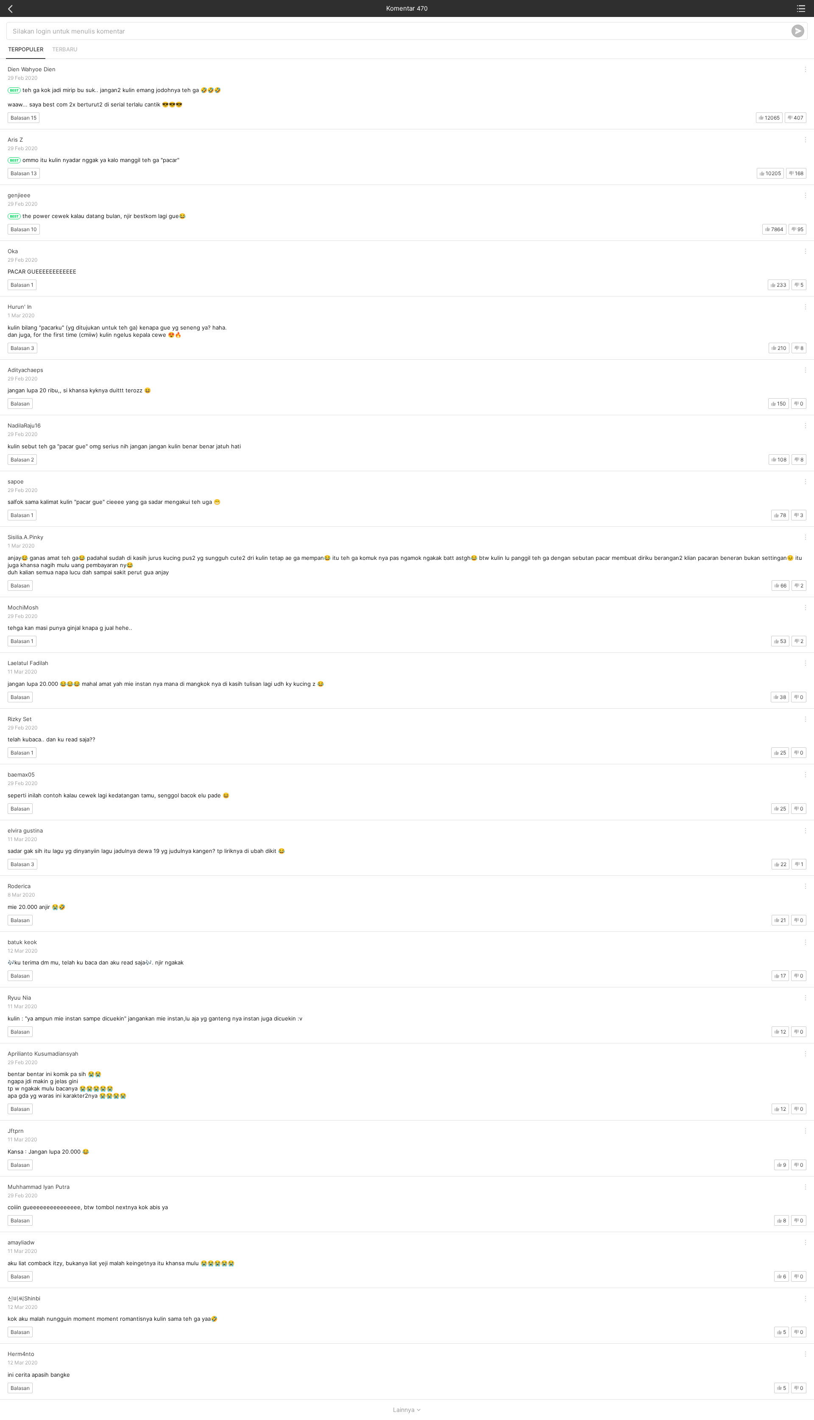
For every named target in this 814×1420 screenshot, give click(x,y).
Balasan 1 (22, 285)
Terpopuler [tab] (25, 49)
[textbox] (402, 31)
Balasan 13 (24, 173)
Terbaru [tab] (65, 49)
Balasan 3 (22, 348)
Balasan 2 (22, 459)
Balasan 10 (24, 229)
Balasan (20, 403)
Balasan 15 (23, 118)
